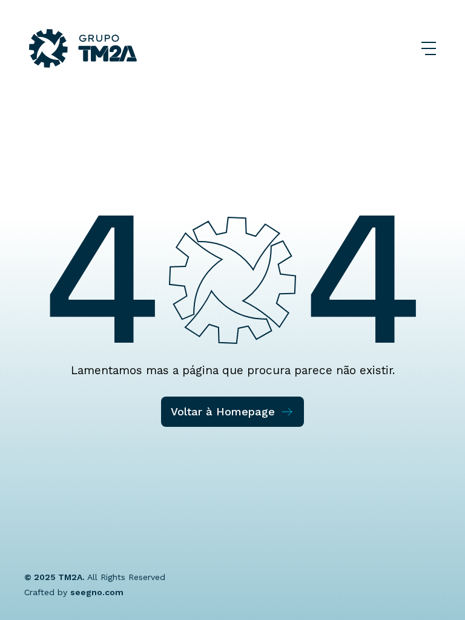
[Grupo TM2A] (83, 48)
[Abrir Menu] (428, 48)
